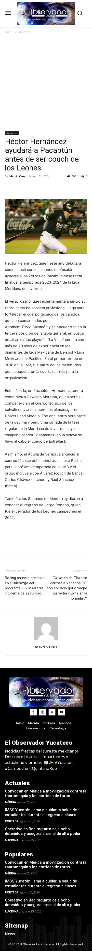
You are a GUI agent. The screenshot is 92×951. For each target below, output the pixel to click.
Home (9, 32)
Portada (11, 821)
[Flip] (10, 187)
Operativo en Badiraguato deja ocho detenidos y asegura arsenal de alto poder (42, 831)
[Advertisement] (46, 83)
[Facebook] (32, 187)
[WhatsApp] (66, 187)
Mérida (10, 802)
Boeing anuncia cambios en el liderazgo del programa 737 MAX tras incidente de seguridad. (24, 585)
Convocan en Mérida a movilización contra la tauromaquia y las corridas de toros (45, 793)
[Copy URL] (21, 187)
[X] (44, 187)
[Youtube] (61, 712)
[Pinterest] (55, 187)
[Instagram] (42, 712)
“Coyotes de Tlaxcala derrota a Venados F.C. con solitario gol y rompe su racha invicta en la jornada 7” (67, 588)
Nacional (12, 840)
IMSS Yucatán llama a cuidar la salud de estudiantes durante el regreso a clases (41, 812)
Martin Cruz (17, 176)
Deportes (24, 32)
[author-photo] (46, 640)
